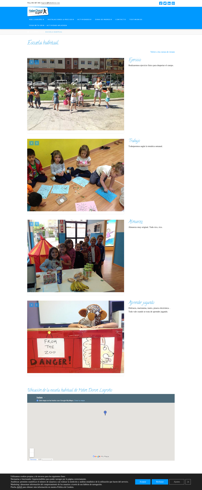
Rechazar (160, 482)
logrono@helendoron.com (50, 2)
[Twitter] (165, 3)
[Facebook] (160, 3)
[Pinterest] (173, 3)
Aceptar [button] (143, 482)
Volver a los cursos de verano (162, 52)
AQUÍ (19, 487)
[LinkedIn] (169, 3)
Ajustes (177, 482)
